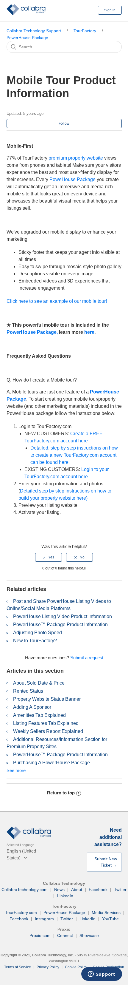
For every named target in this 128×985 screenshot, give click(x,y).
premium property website (76, 157)
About (76, 889)
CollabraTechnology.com (24, 889)
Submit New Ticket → (105, 861)
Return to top (61, 792)
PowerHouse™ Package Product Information (60, 624)
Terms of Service (17, 967)
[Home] (26, 13)
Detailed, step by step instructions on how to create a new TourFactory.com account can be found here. (74, 455)
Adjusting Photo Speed (37, 632)
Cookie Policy (76, 967)
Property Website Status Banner (47, 699)
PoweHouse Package (72, 179)
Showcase (89, 935)
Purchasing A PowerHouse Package (51, 762)
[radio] (48, 557)
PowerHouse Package (27, 37)
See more (16, 770)
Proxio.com (40, 935)
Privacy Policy (48, 967)
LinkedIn (65, 895)
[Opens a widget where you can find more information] (101, 974)
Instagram (44, 918)
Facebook (98, 889)
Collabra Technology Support (34, 30)
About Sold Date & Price (39, 683)
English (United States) (21, 854)
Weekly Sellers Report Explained (48, 731)
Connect (65, 935)
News (59, 889)
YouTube (110, 918)
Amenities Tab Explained (39, 715)
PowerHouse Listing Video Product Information (62, 616)
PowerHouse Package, (32, 332)
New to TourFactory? (35, 640)
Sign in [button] (109, 10)
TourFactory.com (21, 912)
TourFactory (85, 30)
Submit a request (86, 657)
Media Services (106, 912)
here (89, 332)
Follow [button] (64, 123)
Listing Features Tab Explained (46, 723)
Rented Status (28, 691)
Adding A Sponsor (32, 707)
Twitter (120, 889)
